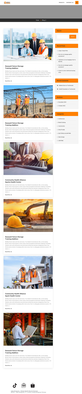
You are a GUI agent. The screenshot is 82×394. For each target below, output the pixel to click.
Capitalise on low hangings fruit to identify (67, 60)
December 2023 (62, 102)
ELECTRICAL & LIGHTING (64, 133)
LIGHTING (60, 140)
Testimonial (70, 85)
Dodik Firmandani (63, 89)
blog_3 (44, 20)
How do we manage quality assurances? (65, 55)
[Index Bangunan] (7, 2)
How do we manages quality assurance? (65, 66)
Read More (7, 81)
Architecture (61, 118)
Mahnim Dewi (62, 85)
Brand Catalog (62, 122)
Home (38, 20)
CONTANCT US (69, 2)
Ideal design (61, 137)
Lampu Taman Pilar (63, 50)
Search (59, 31)
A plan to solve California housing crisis (66, 71)
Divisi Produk (61, 129)
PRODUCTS (61, 2)
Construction (61, 126)
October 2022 (61, 105)
